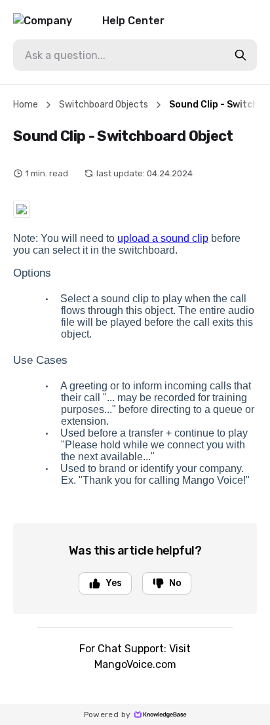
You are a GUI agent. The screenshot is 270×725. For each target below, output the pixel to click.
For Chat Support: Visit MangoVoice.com (135, 656)
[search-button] (240, 55)
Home (25, 104)
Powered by (107, 714)
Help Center (133, 20)
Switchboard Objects (103, 104)
